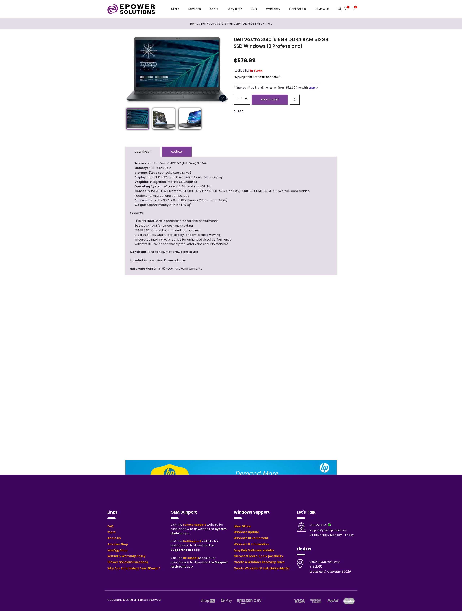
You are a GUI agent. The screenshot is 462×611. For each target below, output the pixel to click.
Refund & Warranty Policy (126, 556)
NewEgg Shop (117, 550)
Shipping (239, 77)
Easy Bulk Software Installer (254, 550)
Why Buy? (235, 9)
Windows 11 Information (251, 544)
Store (175, 9)
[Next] (226, 68)
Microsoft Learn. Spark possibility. (259, 556)
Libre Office (242, 526)
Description (142, 151)
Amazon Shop (117, 544)
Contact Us (297, 9)
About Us (114, 538)
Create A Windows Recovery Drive (259, 562)
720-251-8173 (318, 525)
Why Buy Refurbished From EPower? (133, 568)
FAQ (254, 9)
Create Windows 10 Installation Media (261, 568)
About (214, 9)
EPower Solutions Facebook (127, 562)
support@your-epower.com (328, 530)
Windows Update (246, 532)
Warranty (273, 9)
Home (194, 23)
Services (194, 9)
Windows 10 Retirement (251, 538)
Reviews (177, 151)
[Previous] (127, 68)
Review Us (322, 9)
